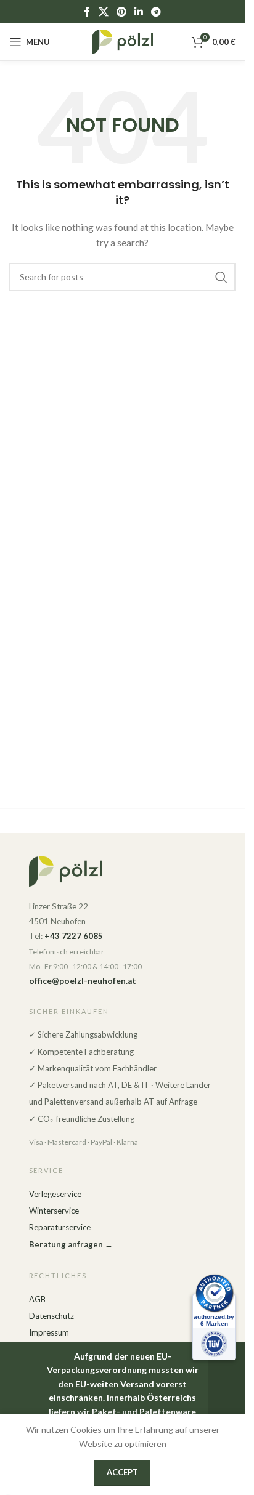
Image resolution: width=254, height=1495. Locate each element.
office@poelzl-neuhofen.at (82, 981)
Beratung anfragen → (71, 1244)
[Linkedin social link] (139, 11)
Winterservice (54, 1210)
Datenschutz (51, 1316)
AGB (37, 1299)
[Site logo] (123, 41)
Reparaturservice (60, 1227)
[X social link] (103, 11)
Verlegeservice (55, 1194)
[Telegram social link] (156, 11)
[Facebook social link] (87, 11)
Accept (122, 1472)
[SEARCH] (221, 277)
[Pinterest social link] (121, 11)
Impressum (49, 1332)
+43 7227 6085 (73, 936)
